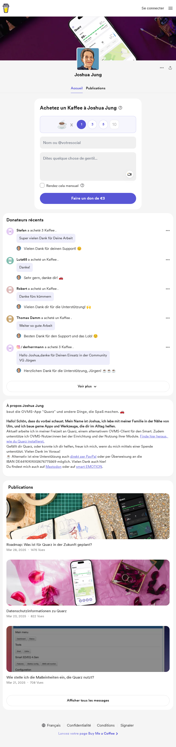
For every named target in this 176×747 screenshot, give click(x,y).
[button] (170, 8)
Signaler (127, 725)
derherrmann (33, 347)
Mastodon (53, 467)
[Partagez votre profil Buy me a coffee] (170, 67)
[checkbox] (59, 186)
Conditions (106, 725)
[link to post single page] (88, 523)
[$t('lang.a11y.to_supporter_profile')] (18, 248)
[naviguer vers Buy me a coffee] (6, 8)
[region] (88, 154)
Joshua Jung (88, 74)
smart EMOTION (89, 467)
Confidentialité (79, 725)
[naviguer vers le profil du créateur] (88, 59)
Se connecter (153, 8)
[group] (88, 525)
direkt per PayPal (83, 456)
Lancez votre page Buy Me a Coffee (86, 733)
